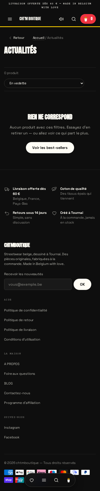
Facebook (11, 437)
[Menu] (9, 19)
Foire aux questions (19, 373)
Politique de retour (19, 320)
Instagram (12, 427)
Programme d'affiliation (22, 403)
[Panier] (68, 480)
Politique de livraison (20, 330)
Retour (18, 38)
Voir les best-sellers (50, 147)
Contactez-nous (17, 393)
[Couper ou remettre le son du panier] (61, 19)
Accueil (38, 38)
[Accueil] (31, 480)
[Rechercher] (73, 19)
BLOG (8, 383)
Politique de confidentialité (25, 310)
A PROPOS (11, 364)
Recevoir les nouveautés (23, 274)
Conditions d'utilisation (22, 339)
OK (82, 284)
